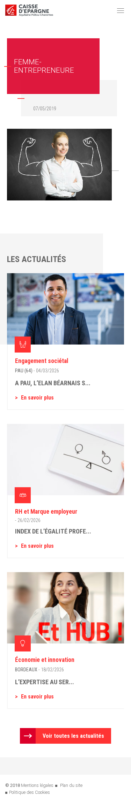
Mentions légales (37, 785)
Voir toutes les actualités (73, 736)
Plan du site (71, 785)
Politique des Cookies (29, 792)
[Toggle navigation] (120, 10)
